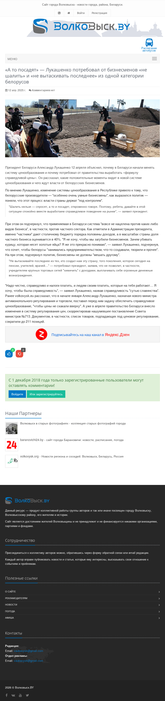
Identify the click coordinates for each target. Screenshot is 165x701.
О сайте (10, 591)
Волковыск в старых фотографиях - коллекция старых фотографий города (73, 423)
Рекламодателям (16, 598)
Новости (11, 604)
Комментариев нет (43, 90)
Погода (10, 611)
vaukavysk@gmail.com (28, 651)
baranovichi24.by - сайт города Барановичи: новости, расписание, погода (72, 440)
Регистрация (99, 13)
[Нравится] (9, 354)
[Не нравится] (19, 354)
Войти (81, 13)
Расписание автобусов (149, 49)
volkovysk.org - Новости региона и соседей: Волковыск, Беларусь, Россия (72, 456)
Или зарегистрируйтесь (46, 394)
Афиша (9, 617)
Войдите (17, 394)
